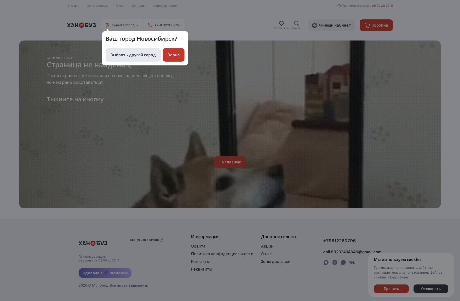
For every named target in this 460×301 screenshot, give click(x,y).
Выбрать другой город (133, 54)
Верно (173, 54)
